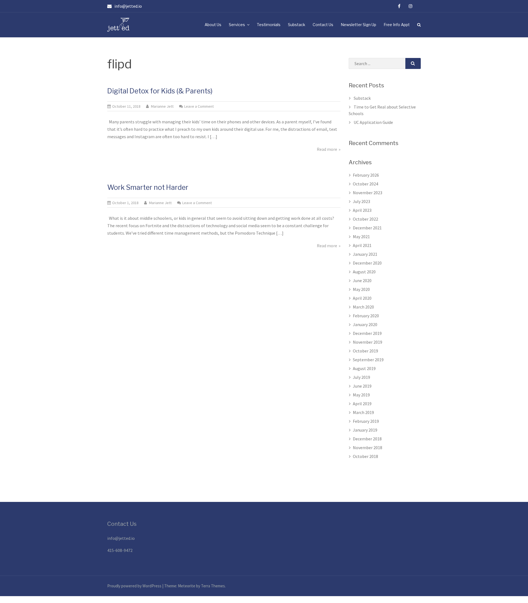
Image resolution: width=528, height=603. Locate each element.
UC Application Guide (373, 122)
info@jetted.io (121, 538)
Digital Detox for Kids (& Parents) (160, 91)
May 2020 (361, 289)
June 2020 (362, 280)
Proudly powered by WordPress (134, 585)
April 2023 (362, 210)
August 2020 (364, 271)
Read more (327, 149)
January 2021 (365, 254)
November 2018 (367, 447)
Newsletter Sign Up (358, 24)
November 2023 (367, 192)
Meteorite (186, 585)
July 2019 (361, 377)
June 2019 (362, 386)
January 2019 (365, 430)
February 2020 (366, 315)
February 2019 (366, 421)
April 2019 (362, 403)
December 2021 (367, 227)
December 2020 (367, 263)
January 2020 (365, 324)
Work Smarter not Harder (147, 187)
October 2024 (365, 184)
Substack (296, 24)
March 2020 (363, 307)
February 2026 (366, 175)
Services (237, 24)
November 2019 (367, 342)
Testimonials (268, 24)
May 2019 (361, 395)
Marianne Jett (162, 106)
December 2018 (367, 438)
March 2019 (363, 412)
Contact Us (323, 24)
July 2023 (361, 201)
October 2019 (365, 351)
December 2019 (367, 333)
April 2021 (362, 245)
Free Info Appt (397, 24)
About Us (213, 24)
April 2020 (362, 298)
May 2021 (361, 236)
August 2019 (364, 368)
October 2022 (365, 219)
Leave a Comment (199, 106)
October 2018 (365, 456)
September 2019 (368, 359)
